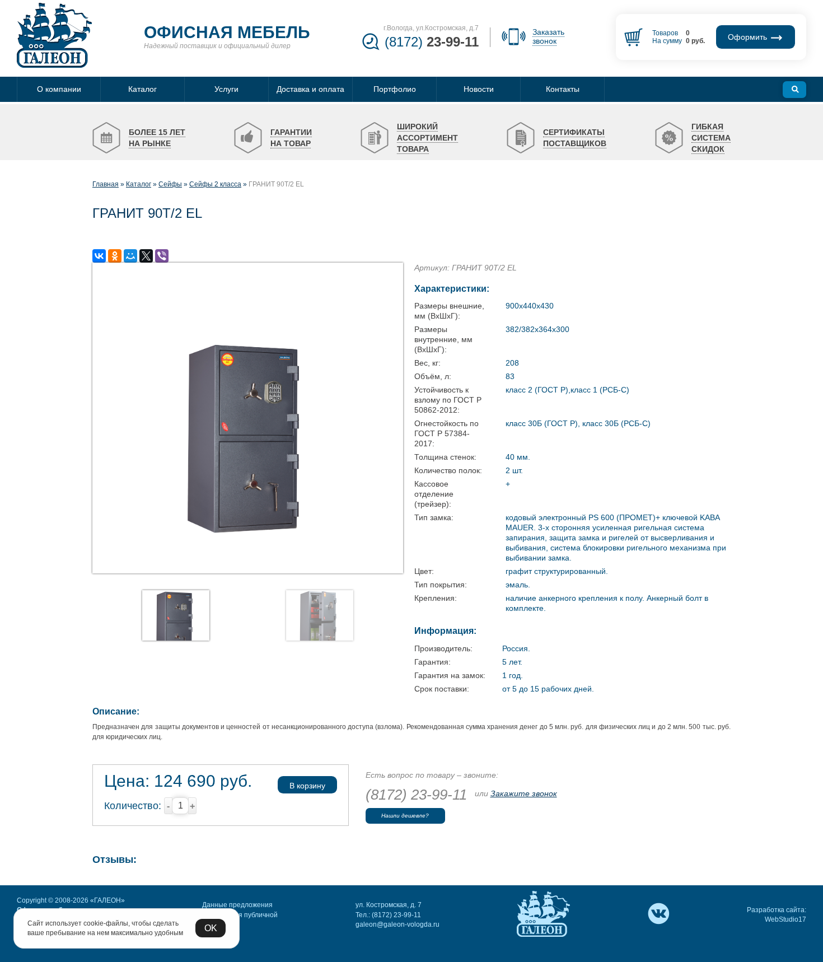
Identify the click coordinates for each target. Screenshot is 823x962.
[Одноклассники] (114, 256)
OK (210, 928)
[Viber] (162, 256)
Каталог (138, 184)
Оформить (748, 36)
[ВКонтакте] (99, 256)
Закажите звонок (523, 793)
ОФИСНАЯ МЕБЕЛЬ (227, 32)
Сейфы (170, 184)
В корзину (307, 785)
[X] (146, 256)
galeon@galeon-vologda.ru (397, 924)
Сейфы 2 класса (215, 184)
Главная (105, 184)
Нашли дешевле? (405, 815)
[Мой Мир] (130, 256)
